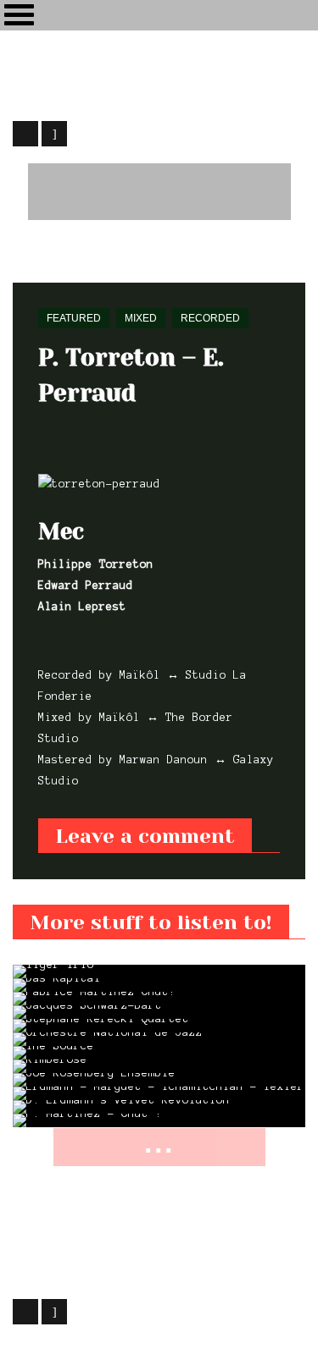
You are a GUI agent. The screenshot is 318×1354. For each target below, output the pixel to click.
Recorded (210, 318)
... (159, 1143)
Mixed (141, 318)
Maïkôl (148, 1267)
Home (25, 260)
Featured (80, 260)
